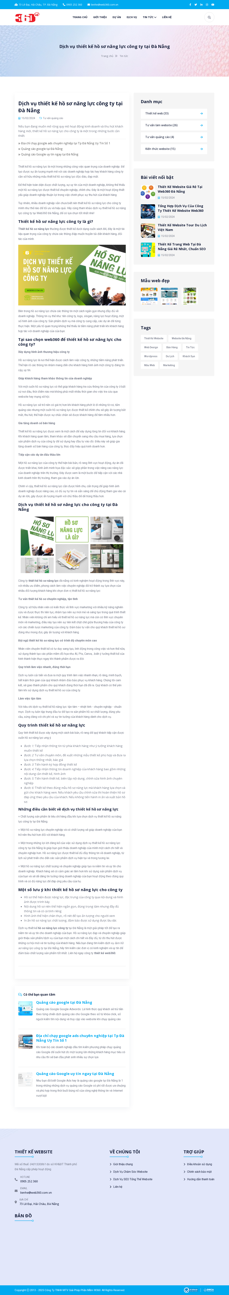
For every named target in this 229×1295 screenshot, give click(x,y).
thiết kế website (153, 338)
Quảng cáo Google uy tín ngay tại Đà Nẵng (49, 154)
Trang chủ (79, 17)
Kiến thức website (160, 149)
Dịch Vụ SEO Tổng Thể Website (132, 1179)
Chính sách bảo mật (199, 1171)
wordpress (150, 356)
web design (151, 347)
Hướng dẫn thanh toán (200, 1179)
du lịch (170, 356)
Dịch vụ (132, 17)
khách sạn (189, 356)
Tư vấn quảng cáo (53, 118)
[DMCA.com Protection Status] (208, 1290)
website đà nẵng (181, 338)
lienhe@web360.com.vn (104, 4)
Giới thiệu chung (123, 1164)
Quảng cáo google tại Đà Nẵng (42, 149)
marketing (169, 365)
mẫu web (149, 365)
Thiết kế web (157, 113)
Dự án (117, 17)
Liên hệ (167, 17)
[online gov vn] (191, 1290)
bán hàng (172, 347)
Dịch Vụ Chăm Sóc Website (130, 1171)
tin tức (190, 347)
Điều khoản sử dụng (199, 1164)
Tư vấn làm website (161, 125)
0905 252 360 (74, 4)
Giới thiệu (100, 17)
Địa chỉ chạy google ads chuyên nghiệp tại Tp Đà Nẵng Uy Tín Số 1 (65, 143)
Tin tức (148, 17)
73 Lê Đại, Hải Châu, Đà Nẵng (39, 1204)
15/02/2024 (168, 197)
